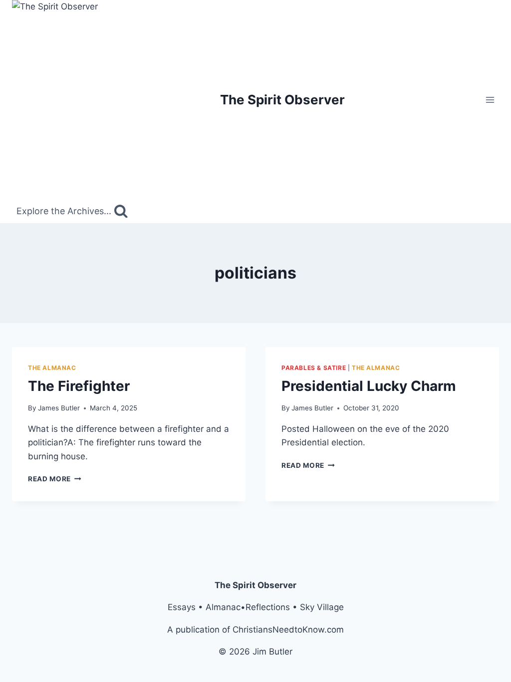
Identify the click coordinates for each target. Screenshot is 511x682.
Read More (54, 479)
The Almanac (52, 367)
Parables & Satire (313, 367)
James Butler (59, 408)
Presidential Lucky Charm (368, 385)
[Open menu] (490, 99)
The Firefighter (79, 385)
